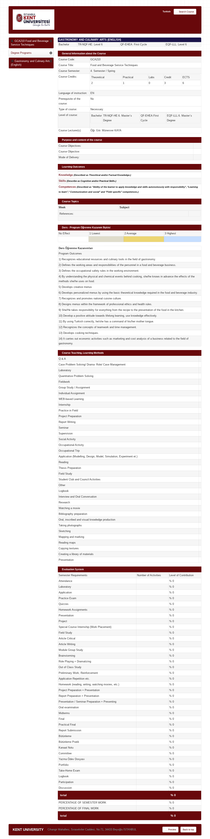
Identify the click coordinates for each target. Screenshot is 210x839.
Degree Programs (21, 52)
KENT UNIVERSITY (28, 830)
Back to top (188, 829)
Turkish (167, 11)
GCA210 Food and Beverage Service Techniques (30, 42)
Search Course (186, 11)
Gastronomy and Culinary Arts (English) (30, 63)
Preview (172, 829)
